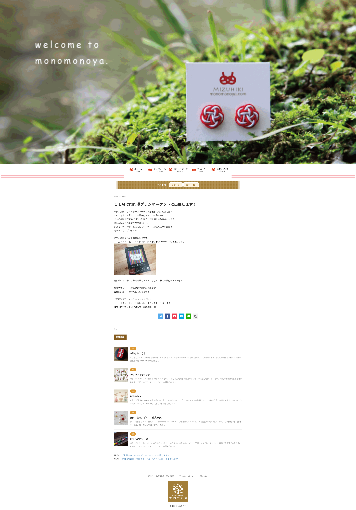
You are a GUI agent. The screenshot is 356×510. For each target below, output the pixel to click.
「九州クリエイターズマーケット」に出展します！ (146, 455)
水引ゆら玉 (135, 396)
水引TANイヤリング (140, 374)
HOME (150, 476)
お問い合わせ (203, 476)
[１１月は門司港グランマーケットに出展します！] (181, 316)
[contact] (219, 169)
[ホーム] (136, 169)
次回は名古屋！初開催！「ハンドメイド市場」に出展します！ (151, 459)
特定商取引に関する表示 (165, 476)
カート (191, 184)
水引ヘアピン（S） (139, 439)
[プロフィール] (157, 169)
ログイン (175, 184)
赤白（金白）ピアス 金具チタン (146, 417)
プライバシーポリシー (186, 476)
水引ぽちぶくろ (138, 353)
